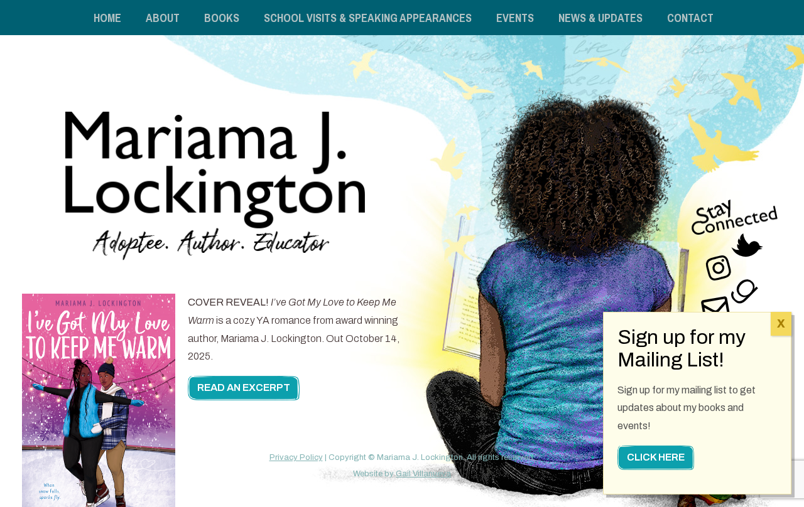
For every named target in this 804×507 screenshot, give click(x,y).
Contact (690, 18)
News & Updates (600, 18)
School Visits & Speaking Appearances (368, 18)
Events (515, 18)
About (163, 18)
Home (107, 18)
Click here (656, 457)
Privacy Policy (296, 457)
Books (221, 18)
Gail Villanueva (423, 473)
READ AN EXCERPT (243, 388)
